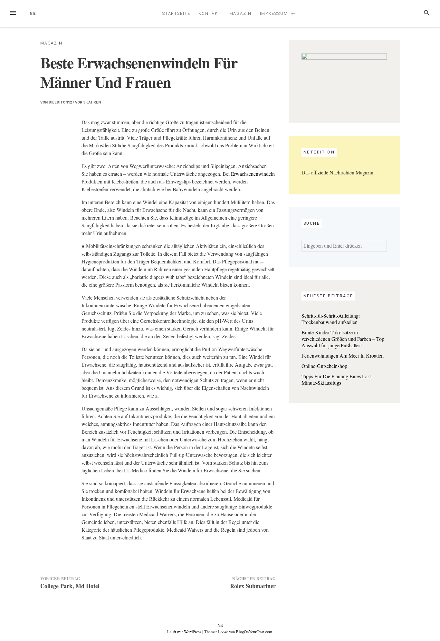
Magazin (240, 13)
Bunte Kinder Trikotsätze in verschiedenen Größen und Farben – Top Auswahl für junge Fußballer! (342, 339)
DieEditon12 (60, 102)
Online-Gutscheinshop (324, 365)
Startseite (176, 13)
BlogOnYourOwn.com (254, 632)
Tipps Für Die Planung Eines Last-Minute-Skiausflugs (336, 379)
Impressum (274, 13)
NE (33, 13)
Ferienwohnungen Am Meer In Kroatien (342, 355)
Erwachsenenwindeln (253, 173)
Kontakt (209, 13)
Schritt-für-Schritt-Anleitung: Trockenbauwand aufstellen (330, 318)
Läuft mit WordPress (184, 632)
